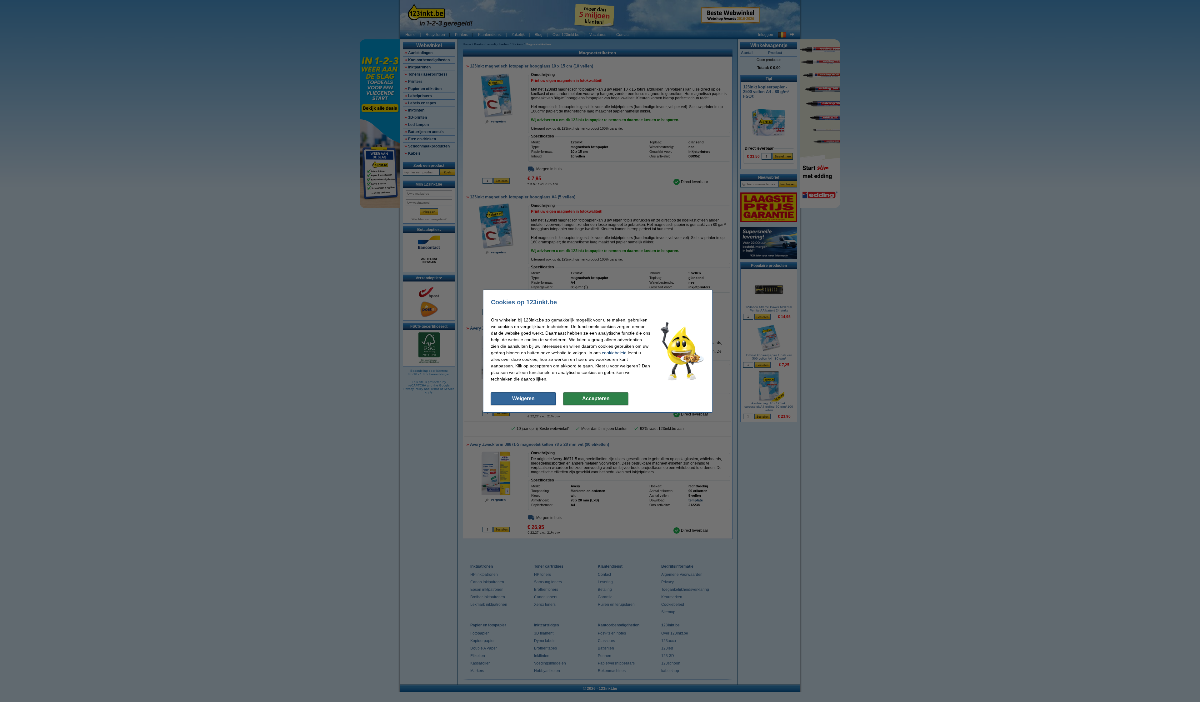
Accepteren (596, 398)
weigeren (523, 398)
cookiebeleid (614, 352)
